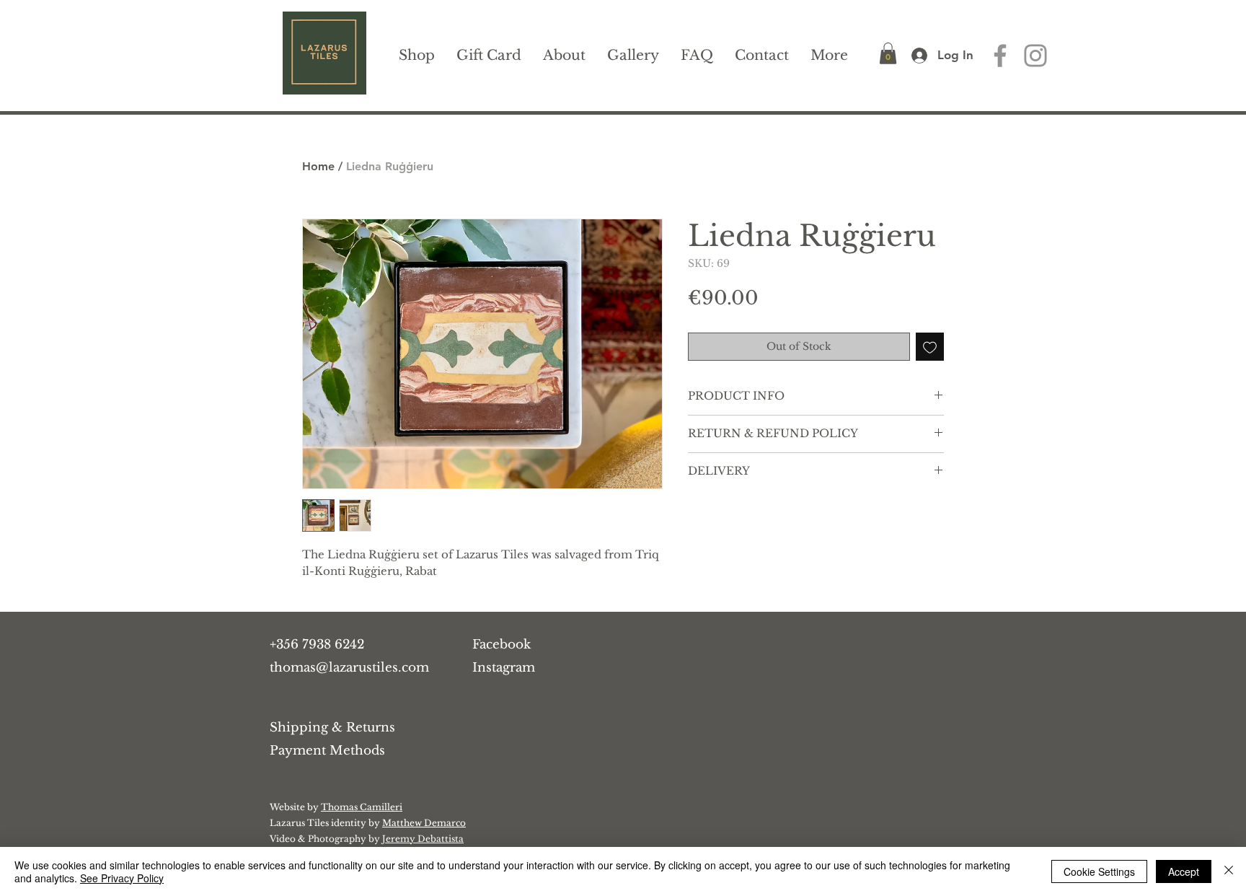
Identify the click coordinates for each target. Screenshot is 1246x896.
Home (318, 166)
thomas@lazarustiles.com (349, 667)
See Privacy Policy (122, 878)
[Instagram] (1035, 55)
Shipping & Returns (332, 727)
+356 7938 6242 (317, 644)
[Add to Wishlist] (930, 347)
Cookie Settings (1099, 871)
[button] (888, 53)
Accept (1183, 871)
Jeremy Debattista (423, 838)
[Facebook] (1000, 55)
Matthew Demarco (424, 822)
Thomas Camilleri (361, 806)
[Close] (1228, 871)
